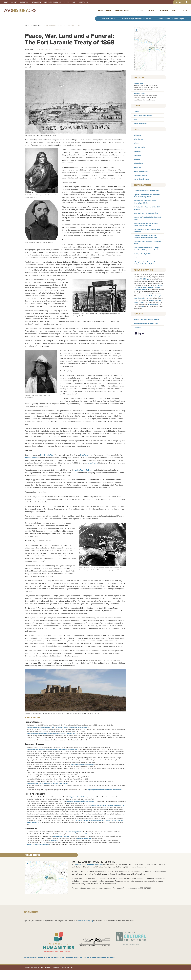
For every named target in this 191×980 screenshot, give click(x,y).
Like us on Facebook (52, 2)
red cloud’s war (138, 163)
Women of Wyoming (140, 123)
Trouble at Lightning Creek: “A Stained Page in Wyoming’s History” (146, 224)
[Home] (25, 10)
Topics (150, 10)
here (142, 306)
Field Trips (138, 10)
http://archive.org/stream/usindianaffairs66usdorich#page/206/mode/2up (51, 733)
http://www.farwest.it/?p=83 (78, 797)
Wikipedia (88, 834)
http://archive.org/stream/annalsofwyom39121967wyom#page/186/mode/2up (52, 749)
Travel (175, 10)
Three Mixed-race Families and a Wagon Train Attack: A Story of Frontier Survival (146, 249)
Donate (179, 2)
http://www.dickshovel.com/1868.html (82, 764)
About (14, 2)
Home (6, 2)
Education (163, 10)
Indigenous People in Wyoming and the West (136, 19)
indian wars (137, 151)
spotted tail (137, 167)
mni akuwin (137, 155)
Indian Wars (137, 327)
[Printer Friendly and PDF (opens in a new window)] (139, 333)
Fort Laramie (138, 258)
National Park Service (84, 838)
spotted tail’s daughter (141, 171)
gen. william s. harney (141, 175)
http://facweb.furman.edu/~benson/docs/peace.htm (107, 805)
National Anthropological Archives (38, 844)
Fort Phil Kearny (31, 457)
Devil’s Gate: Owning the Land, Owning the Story (148, 297)
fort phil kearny (138, 139)
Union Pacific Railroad (83, 470)
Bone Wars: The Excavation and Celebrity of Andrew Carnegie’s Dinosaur (148, 287)
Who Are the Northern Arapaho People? (146, 319)
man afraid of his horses (141, 179)
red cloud (137, 159)
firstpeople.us (53, 840)
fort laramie (137, 135)
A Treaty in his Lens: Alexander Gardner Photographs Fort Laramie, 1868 (146, 263)
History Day (83, 2)
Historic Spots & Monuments (143, 115)
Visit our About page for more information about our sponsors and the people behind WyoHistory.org (68, 958)
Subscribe (24, 2)
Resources (36, 2)
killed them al (93, 463)
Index (66, 2)
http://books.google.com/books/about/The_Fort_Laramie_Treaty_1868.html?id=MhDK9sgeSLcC (57, 727)
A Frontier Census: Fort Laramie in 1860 (146, 191)
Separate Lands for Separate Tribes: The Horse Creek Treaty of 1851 (147, 196)
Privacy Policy (67, 967)
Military (136, 119)
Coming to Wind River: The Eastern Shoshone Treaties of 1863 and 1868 (145, 236)
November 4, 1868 (139, 94)
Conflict (136, 111)
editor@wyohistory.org (85, 921)
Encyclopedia (104, 10)
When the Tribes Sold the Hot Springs (146, 213)
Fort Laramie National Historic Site (93, 861)
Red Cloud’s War (46, 455)
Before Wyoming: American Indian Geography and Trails (145, 202)
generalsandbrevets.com (61, 836)
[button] (150, 49)
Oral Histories (122, 10)
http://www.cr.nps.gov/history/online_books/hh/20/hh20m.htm (47, 783)
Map (73, 2)
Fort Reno (84, 455)
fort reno (136, 143)
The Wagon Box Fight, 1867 (142, 254)
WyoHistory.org (145, 279)
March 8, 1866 (138, 83)
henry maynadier (139, 147)
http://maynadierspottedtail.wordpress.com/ (80, 801)
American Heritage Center (73, 832)
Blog (185, 10)
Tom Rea (30, 50)
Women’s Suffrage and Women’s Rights (171, 19)
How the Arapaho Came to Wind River (146, 323)
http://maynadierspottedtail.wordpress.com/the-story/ (105, 790)
